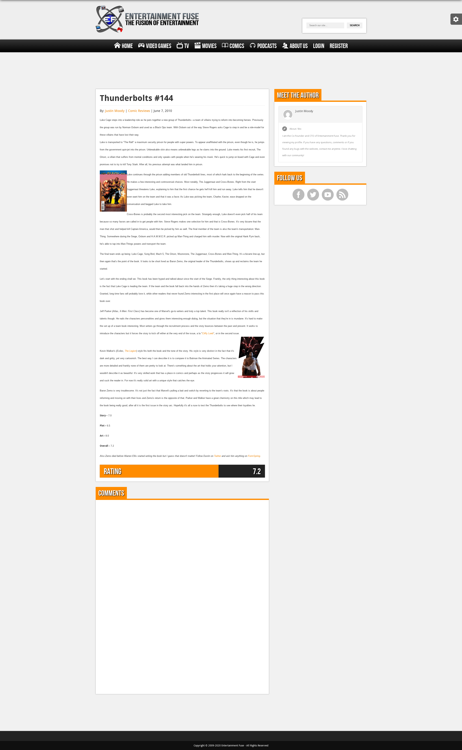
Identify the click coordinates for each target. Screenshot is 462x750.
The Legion (130, 351)
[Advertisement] (231, 70)
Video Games (158, 46)
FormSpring (254, 456)
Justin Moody (115, 111)
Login (318, 46)
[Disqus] (182, 549)
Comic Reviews (139, 111)
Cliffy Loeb (207, 333)
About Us (299, 46)
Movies (209, 46)
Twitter (217, 456)
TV (186, 46)
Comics (237, 46)
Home (127, 46)
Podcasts (267, 46)
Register (339, 46)
